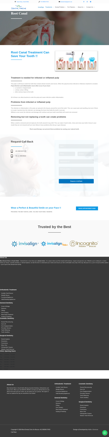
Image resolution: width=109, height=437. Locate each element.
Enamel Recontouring (7, 322)
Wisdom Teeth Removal (7, 349)
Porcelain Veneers (6, 328)
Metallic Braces (5, 295)
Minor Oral (4, 345)
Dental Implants (5, 339)
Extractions (4, 341)
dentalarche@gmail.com (66, 1)
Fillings (3, 310)
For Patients (71, 7)
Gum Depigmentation (7, 326)
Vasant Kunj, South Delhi (23, 1)
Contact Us (89, 7)
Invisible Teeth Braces (7, 293)
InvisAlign (41, 7)
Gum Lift (3, 324)
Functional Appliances (7, 297)
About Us (80, 7)
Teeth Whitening (5, 330)
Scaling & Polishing (6, 316)
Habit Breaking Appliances (8, 299)
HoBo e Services (93, 429)
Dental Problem (59, 7)
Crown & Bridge (5, 306)
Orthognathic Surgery (7, 347)
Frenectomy (4, 343)
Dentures (3, 308)
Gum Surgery (5, 312)
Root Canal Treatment (7, 314)
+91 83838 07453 (44, 1)
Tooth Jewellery (5, 332)
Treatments (48, 7)
